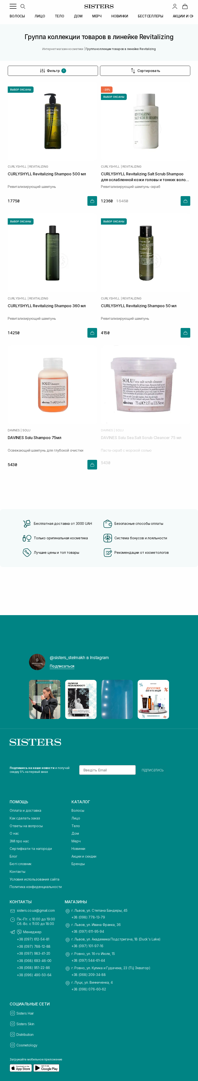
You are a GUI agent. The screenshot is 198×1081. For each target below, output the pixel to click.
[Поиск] (22, 6)
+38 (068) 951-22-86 (33, 968)
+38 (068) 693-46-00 (34, 961)
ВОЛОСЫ (17, 16)
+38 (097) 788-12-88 (33, 946)
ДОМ (78, 16)
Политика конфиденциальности (36, 887)
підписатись (153, 770)
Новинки (78, 848)
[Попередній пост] (37, 699)
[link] (185, 6)
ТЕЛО (59, 16)
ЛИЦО (40, 16)
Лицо (75, 818)
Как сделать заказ (25, 818)
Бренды (78, 864)
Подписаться (62, 666)
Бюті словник (20, 864)
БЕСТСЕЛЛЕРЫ (150, 16)
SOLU (26, 430)
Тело (75, 826)
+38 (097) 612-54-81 (33, 939)
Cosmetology (26, 1045)
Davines (14, 430)
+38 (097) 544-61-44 (88, 960)
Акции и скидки (83, 856)
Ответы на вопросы (26, 826)
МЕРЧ (97, 16)
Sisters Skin (25, 1024)
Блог (13, 856)
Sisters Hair (25, 1013)
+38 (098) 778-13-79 (88, 917)
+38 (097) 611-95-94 (87, 931)
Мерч (75, 841)
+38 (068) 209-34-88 (88, 975)
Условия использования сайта (34, 879)
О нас (14, 833)
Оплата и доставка (25, 810)
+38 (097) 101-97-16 (87, 946)
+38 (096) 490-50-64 (34, 975)
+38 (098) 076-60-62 (88, 989)
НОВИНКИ (119, 16)
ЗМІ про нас (19, 841)
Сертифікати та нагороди (31, 848)
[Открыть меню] (13, 6)
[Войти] (174, 6)
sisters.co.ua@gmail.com (36, 910)
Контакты (17, 871)
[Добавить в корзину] (92, 201)
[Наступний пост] (161, 699)
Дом (75, 833)
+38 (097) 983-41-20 (33, 953)
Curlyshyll (17, 166)
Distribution (25, 1034)
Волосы (77, 810)
